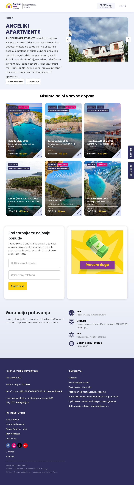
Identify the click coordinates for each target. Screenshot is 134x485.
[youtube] (25, 445)
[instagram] (14, 445)
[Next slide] (128, 39)
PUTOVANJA (106, 6)
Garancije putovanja (79, 382)
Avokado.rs (22, 465)
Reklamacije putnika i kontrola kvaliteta (89, 406)
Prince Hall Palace (15, 424)
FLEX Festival (12, 419)
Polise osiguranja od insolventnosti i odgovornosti (93, 396)
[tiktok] (19, 445)
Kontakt (10, 456)
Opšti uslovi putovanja (80, 387)
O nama (10, 451)
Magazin (73, 377)
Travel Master (13, 433)
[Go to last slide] (68, 39)
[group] (98, 39)
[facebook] (8, 445)
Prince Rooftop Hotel (16, 429)
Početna (9, 18)
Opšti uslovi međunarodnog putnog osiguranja (92, 401)
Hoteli (123, 6)
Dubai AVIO (11, 438)
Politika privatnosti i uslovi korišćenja (87, 391)
